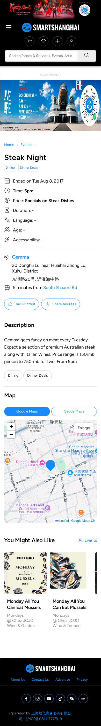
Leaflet (64, 520)
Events (26, 145)
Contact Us (40, 679)
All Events (87, 540)
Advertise (62, 679)
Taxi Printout (25, 304)
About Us (18, 679)
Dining (10, 167)
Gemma (20, 257)
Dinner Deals (29, 167)
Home (9, 145)
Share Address (64, 304)
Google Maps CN (83, 520)
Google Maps (27, 411)
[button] (50, 465)
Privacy (82, 679)
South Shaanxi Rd (60, 287)
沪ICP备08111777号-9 (44, 718)
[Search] (86, 56)
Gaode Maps (74, 411)
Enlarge (84, 428)
